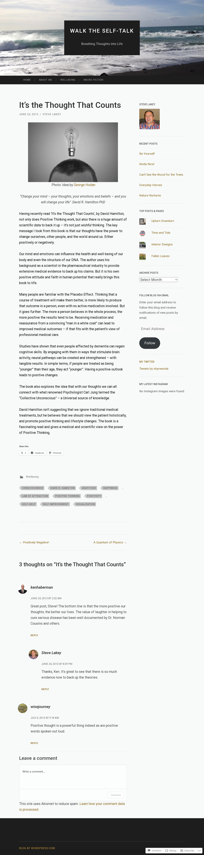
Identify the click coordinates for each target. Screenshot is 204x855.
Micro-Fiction (93, 79)
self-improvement (56, 504)
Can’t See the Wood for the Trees (161, 174)
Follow (149, 343)
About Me (45, 79)
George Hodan (84, 185)
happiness (110, 488)
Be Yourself (147, 153)
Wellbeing (67, 79)
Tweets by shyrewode (153, 368)
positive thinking (67, 496)
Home (27, 79)
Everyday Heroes (150, 185)
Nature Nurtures (150, 195)
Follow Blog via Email (154, 295)
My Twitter (146, 361)
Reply (34, 635)
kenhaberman (42, 587)
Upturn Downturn (162, 221)
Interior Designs (162, 244)
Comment (116, 795)
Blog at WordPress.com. (37, 848)
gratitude (89, 488)
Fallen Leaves (160, 256)
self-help (29, 504)
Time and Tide (160, 233)
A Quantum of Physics (110, 542)
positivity (94, 496)
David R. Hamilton (63, 488)
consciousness (32, 488)
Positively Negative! (34, 542)
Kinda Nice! (146, 164)
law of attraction (35, 496)
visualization (85, 504)
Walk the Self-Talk (102, 31)
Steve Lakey (52, 114)
